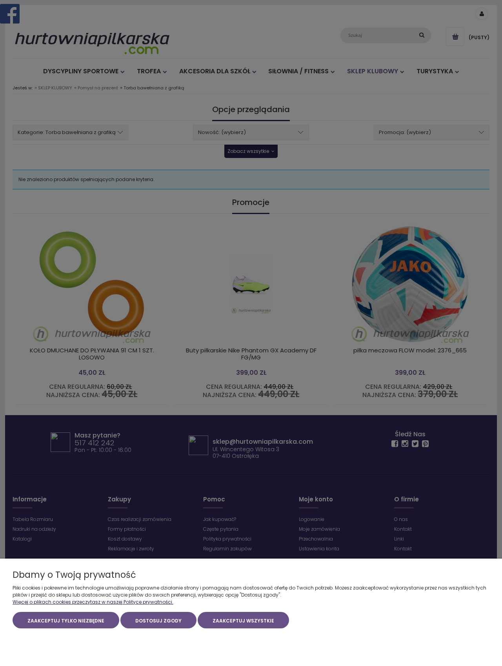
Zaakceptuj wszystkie (243, 620)
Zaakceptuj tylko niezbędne (65, 620)
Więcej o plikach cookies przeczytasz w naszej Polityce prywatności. (93, 602)
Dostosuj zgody (158, 620)
